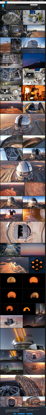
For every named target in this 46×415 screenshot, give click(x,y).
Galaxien (35, 6)
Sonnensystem (16, 8)
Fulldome (32, 6)
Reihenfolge (39, 7)
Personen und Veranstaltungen (25, 7)
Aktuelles (11, 2)
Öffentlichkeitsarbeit (29, 2)
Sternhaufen (19, 8)
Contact (33, 0)
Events (26, 2)
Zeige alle (7, 6)
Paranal (20, 7)
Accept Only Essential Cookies (21, 413)
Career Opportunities (42, 2)
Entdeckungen (23, 2)
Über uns (4, 2)
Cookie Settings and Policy (29, 413)
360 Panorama (10, 6)
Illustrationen (12, 7)
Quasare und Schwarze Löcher (9, 8)
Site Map (35, 0)
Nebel (18, 7)
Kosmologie (19, 6)
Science (39, 0)
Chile (17, 6)
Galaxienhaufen (8, 7)
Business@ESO (37, 2)
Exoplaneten (28, 6)
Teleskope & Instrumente (18, 2)
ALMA (13, 6)
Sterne (23, 8)
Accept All (15, 413)
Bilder (6, 2)
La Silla (15, 7)
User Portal (42, 0)
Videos (8, 2)
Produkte (34, 2)
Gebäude (31, 7)
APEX (15, 6)
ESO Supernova (25, 6)
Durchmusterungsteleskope (27, 8)
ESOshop (13, 2)
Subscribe (31, 0)
